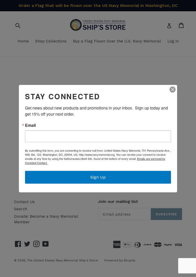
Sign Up (98, 177)
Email (30, 125)
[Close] (172, 89)
